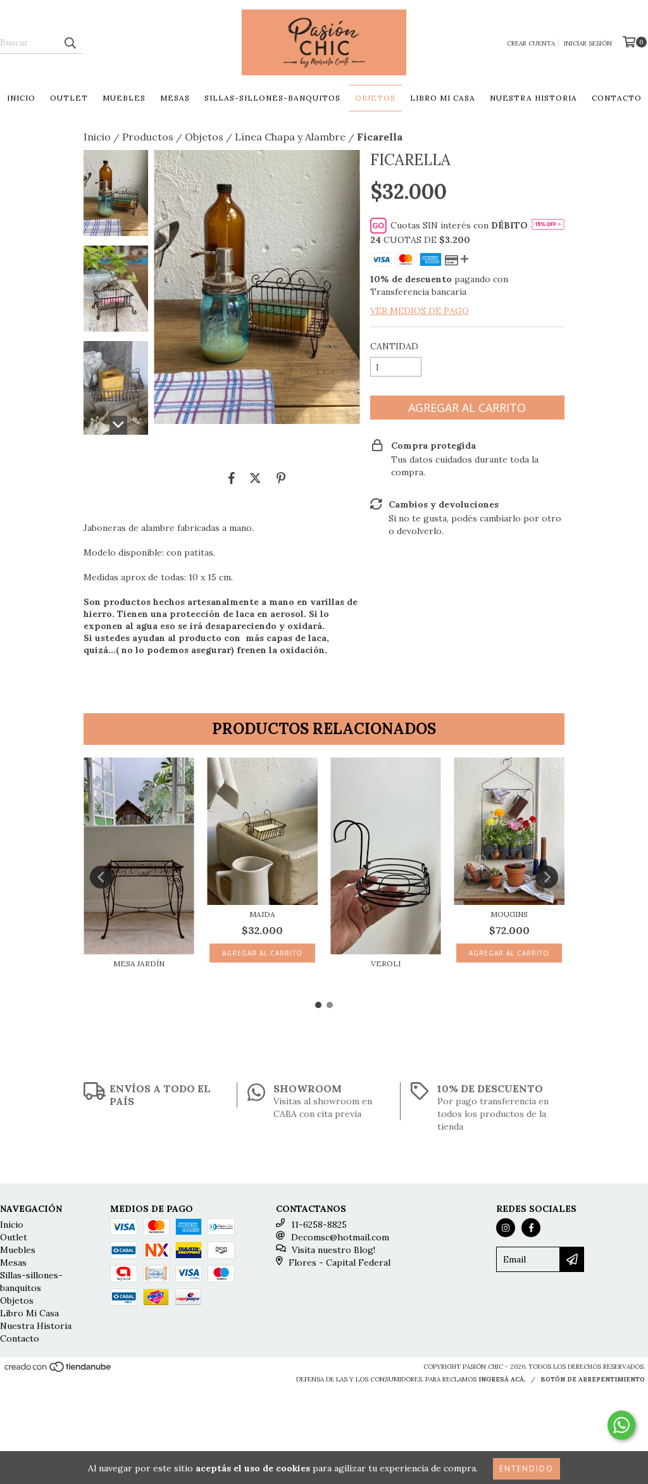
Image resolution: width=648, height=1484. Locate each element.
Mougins (509, 914)
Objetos (375, 98)
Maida (262, 914)
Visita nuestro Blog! (333, 1250)
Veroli (386, 963)
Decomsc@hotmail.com (340, 1237)
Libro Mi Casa (442, 98)
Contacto (617, 98)
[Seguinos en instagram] (505, 1227)
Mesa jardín (139, 963)
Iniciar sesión (588, 43)
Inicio (21, 98)
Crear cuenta (531, 43)
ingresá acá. (502, 1379)
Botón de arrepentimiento (592, 1379)
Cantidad (394, 346)
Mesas (175, 98)
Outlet (69, 98)
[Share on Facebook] (231, 477)
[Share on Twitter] (255, 477)
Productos (147, 136)
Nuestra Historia (533, 98)
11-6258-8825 (319, 1224)
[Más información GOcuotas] (548, 225)
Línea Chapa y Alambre (290, 136)
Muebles (124, 98)
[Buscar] (69, 42)
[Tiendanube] (58, 1371)
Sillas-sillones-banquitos (272, 98)
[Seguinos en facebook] (530, 1227)
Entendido (526, 1468)
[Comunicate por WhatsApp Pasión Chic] (621, 1425)
